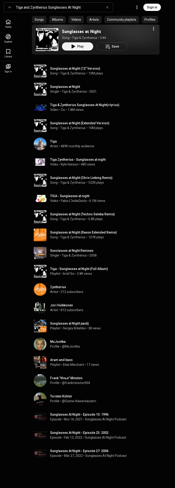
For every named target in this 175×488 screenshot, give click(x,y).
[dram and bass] (97, 362)
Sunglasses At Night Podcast (105, 419)
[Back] (10, 7)
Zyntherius (89, 38)
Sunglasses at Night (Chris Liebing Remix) (81, 178)
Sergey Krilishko (74, 328)
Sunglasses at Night (81, 31)
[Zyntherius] (97, 289)
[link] (8, 23)
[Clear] (107, 7)
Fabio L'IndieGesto (74, 201)
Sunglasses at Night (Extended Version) (79, 123)
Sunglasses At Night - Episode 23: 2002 (79, 433)
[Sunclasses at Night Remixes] (97, 253)
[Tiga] (97, 144)
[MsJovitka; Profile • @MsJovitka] (97, 344)
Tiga (75, 38)
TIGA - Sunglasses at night (69, 196)
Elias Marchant (73, 364)
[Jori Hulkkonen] (97, 308)
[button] (47, 39)
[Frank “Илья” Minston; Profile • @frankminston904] (97, 380)
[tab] (39, 19)
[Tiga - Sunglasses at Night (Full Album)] (97, 271)
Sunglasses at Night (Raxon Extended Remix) (83, 232)
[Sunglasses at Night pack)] (97, 326)
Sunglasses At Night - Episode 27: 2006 (79, 451)
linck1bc (69, 273)
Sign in (152, 7)
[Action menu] (153, 29)
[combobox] (64, 7)
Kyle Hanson (69, 164)
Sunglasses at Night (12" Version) (75, 68)
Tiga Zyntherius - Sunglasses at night (78, 159)
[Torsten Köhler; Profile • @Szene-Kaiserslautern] (97, 399)
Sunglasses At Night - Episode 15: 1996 (79, 414)
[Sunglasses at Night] (47, 39)
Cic (63, 110)
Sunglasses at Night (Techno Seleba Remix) (82, 214)
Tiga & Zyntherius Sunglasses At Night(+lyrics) (84, 105)
